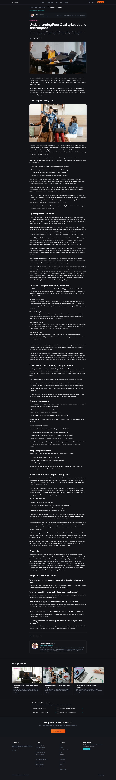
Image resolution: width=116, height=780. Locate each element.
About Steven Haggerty (46, 643)
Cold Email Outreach (40, 747)
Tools (57, 2)
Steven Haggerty (39, 14)
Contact (61, 764)
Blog (61, 2)
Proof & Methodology (64, 749)
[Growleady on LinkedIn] (12, 750)
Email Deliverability (40, 764)
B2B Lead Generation (40, 752)
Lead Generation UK (40, 754)
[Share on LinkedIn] (34, 38)
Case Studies (50, 2)
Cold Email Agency (40, 745)
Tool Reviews (62, 757)
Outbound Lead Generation (42, 759)
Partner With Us (63, 769)
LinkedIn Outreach (40, 766)
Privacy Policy (101, 775)
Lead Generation (43, 7)
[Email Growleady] (15, 750)
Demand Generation (40, 757)
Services (42, 2)
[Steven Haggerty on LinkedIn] (54, 644)
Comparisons (63, 761)
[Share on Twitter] (37, 38)
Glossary (62, 754)
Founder (61, 747)
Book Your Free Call (57, 731)
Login (93, 2)
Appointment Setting (40, 749)
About (66, 2)
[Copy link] (40, 38)
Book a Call (100, 2)
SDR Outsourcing (40, 761)
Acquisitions (62, 766)
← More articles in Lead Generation (37, 10)
